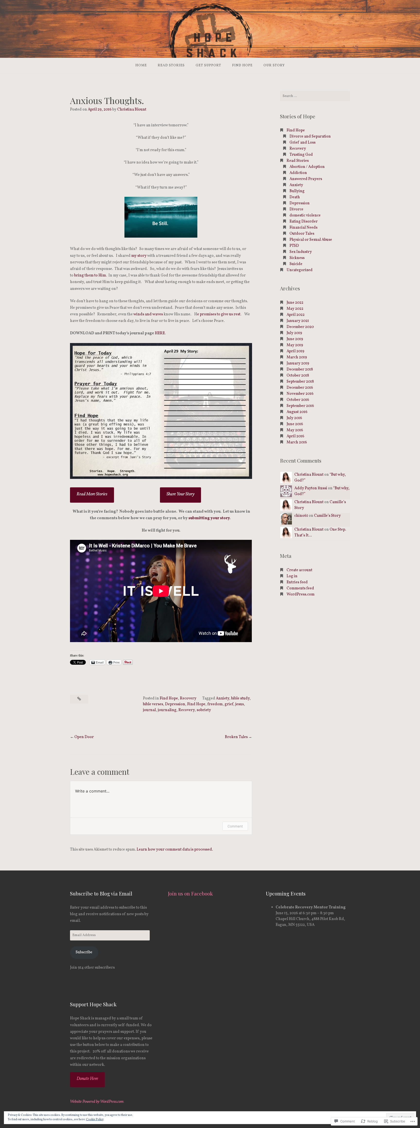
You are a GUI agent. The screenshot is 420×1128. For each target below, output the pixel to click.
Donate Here (87, 1079)
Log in (292, 576)
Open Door (84, 737)
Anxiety (222, 698)
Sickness (297, 258)
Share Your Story (180, 494)
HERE (160, 333)
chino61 (301, 515)
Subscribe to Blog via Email (101, 893)
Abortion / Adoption (307, 167)
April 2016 (295, 436)
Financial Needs (303, 227)
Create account (299, 570)
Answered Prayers (305, 179)
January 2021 (298, 321)
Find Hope (242, 65)
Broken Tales (236, 737)
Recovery (188, 698)
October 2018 (298, 375)
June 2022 (295, 302)
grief (229, 704)
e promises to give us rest (218, 314)
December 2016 (300, 387)
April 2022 (296, 315)
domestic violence (305, 215)
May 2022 (295, 308)
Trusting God (301, 154)
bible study (240, 698)
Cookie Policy (95, 1119)
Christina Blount (131, 109)
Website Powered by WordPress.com (97, 1101)
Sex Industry (300, 252)
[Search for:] (315, 96)
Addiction (298, 173)
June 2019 (295, 339)
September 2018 (300, 381)
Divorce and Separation (310, 136)
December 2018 (300, 369)
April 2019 (295, 351)
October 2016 (298, 400)
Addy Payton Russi (310, 488)
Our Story (274, 65)
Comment (235, 826)
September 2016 (300, 406)
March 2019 (297, 357)
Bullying (297, 191)
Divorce (296, 209)
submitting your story (209, 518)
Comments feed (300, 588)
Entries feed (297, 582)
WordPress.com (301, 594)
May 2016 (295, 430)
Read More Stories (92, 494)
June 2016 (295, 424)
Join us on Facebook (190, 893)
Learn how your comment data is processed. (175, 849)
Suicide (295, 264)
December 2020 (300, 327)
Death (294, 197)
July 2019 (294, 333)
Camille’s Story (327, 515)
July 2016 (294, 418)
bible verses (153, 704)
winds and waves (148, 314)
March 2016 (297, 442)
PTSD (294, 246)
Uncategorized (300, 270)
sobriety (204, 710)
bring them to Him (90, 275)
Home (141, 65)
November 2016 (300, 393)
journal (149, 710)
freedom (215, 704)
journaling (167, 710)
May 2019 (295, 345)
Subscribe (84, 952)
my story (139, 255)
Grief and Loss (302, 142)
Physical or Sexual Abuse (310, 239)
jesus (239, 704)
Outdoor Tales (301, 233)
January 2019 (298, 363)
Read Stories (171, 65)
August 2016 (297, 412)
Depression (175, 704)
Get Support (208, 65)
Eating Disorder (303, 221)
